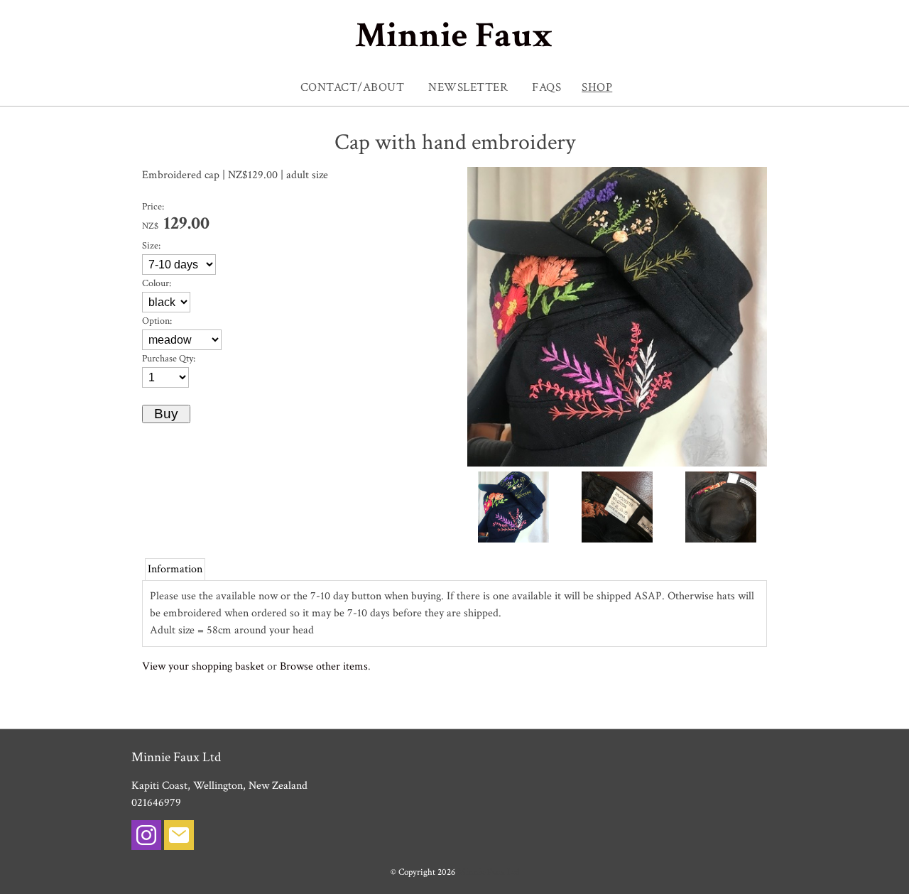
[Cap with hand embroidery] (617, 463)
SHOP (597, 87)
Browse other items (324, 666)
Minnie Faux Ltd (488, 872)
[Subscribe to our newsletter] (179, 838)
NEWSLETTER (468, 87)
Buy (166, 413)
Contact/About (352, 87)
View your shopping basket (203, 666)
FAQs (546, 87)
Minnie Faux (454, 36)
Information (175, 569)
